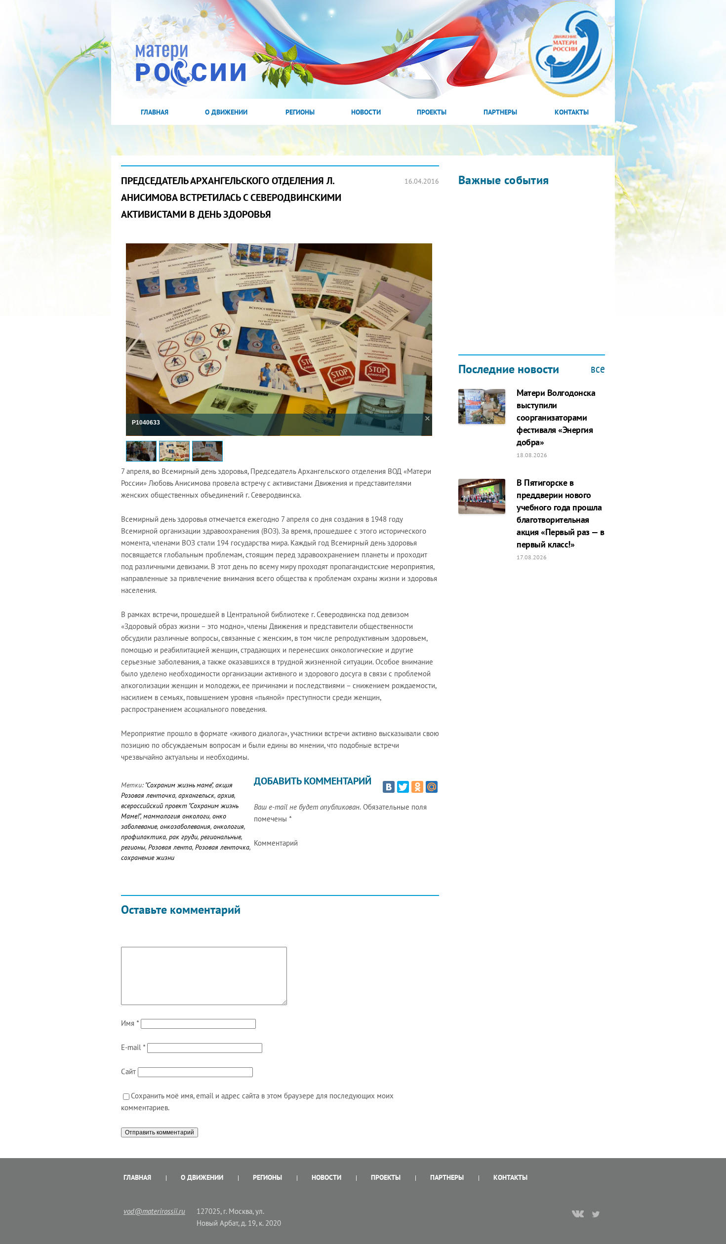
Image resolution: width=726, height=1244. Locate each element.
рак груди (183, 836)
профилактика (143, 836)
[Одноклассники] (417, 787)
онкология (228, 826)
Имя (130, 1023)
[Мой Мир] (432, 787)
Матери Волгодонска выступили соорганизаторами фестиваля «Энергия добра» (556, 417)
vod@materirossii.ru (154, 1211)
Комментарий (276, 843)
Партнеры (500, 112)
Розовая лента (170, 847)
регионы (133, 847)
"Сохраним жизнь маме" (178, 784)
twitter (596, 1214)
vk (577, 1215)
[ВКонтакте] (389, 787)
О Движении (226, 112)
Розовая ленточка (222, 847)
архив (225, 795)
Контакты (572, 112)
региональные (221, 836)
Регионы (300, 112)
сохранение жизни (147, 857)
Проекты (431, 112)
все (598, 368)
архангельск (196, 795)
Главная (154, 112)
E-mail (133, 1047)
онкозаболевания (185, 826)
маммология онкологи (176, 816)
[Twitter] (403, 787)
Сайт (128, 1071)
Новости (366, 112)
